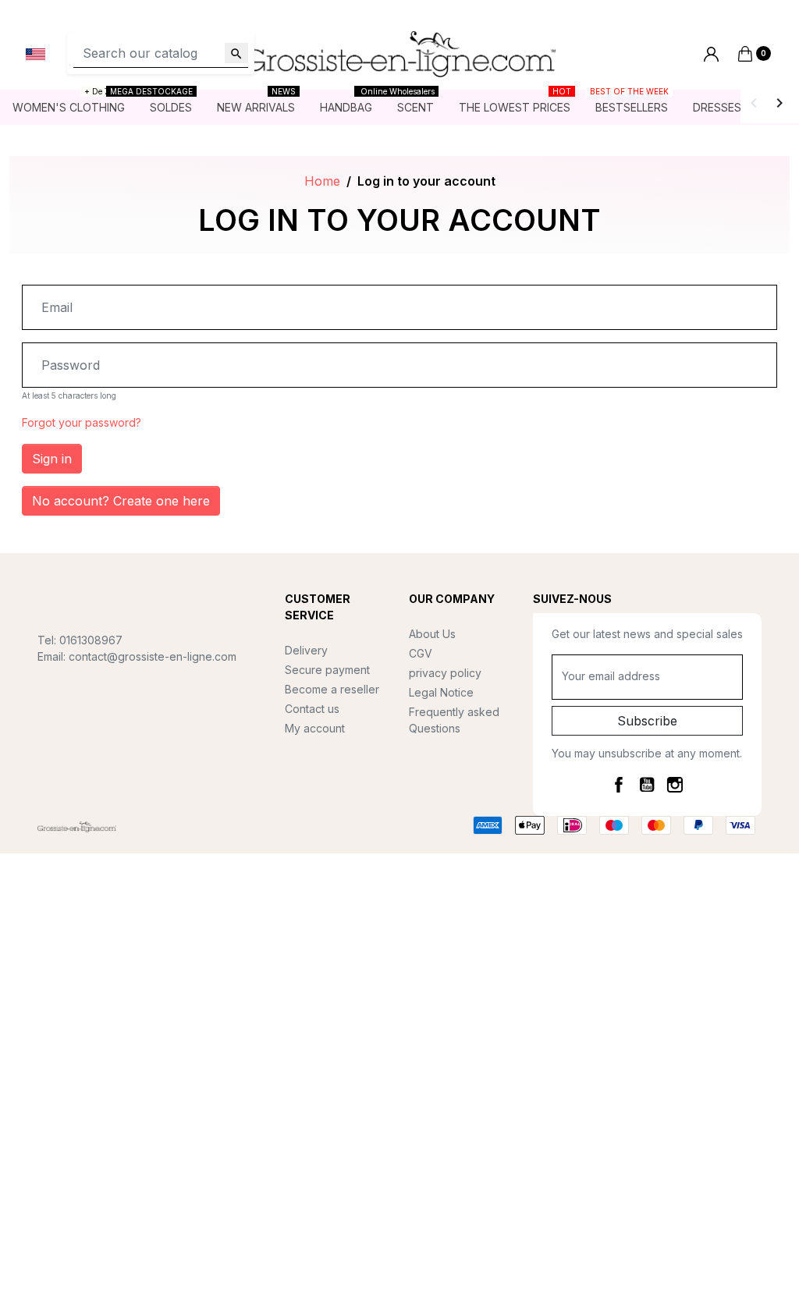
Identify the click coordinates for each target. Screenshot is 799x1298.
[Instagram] (675, 784)
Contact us (312, 708)
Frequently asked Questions (454, 720)
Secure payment (327, 669)
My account (315, 728)
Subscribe (647, 721)
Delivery (306, 650)
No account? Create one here (121, 501)
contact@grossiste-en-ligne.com (152, 656)
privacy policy (445, 672)
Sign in (52, 458)
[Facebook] (619, 784)
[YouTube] (647, 784)
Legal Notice (441, 692)
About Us (432, 633)
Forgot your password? (81, 422)
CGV (420, 653)
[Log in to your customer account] (711, 54)
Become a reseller (332, 689)
